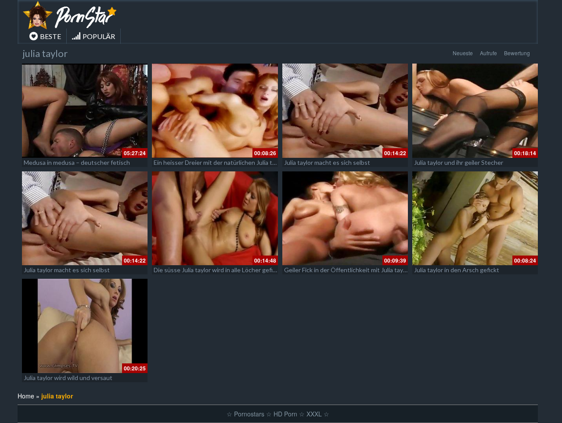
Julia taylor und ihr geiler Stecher (458, 162)
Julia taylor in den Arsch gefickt (456, 270)
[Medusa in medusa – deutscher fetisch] (85, 111)
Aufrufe (488, 53)
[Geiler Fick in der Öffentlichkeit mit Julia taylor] (345, 218)
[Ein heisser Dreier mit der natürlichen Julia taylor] (214, 111)
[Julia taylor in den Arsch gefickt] (475, 218)
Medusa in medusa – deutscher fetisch (77, 162)
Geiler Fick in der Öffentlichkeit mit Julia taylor (347, 270)
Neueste (463, 53)
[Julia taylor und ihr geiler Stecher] (475, 111)
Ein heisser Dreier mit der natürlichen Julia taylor (219, 162)
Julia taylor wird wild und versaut (68, 377)
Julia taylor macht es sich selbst (327, 162)
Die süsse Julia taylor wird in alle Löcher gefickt (217, 270)
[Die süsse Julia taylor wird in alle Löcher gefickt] (214, 218)
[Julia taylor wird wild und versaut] (85, 326)
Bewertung (517, 53)
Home (26, 395)
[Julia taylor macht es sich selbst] (345, 111)
